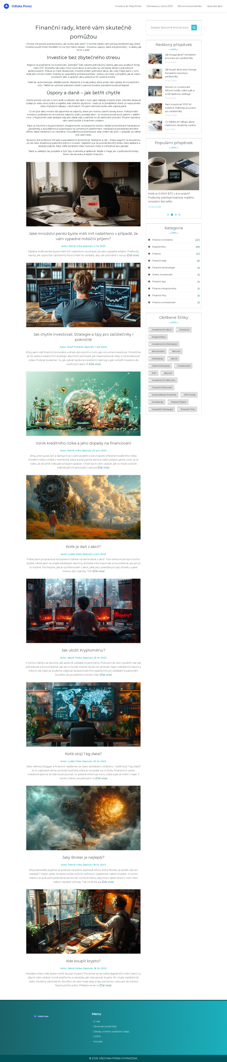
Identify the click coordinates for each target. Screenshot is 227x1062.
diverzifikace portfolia (164, 394)
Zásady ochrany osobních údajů (111, 1031)
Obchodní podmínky (105, 1026)
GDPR (97, 1036)
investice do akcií (161, 329)
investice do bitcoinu (163, 380)
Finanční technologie (163, 267)
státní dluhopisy (161, 366)
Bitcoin (176, 351)
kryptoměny (158, 337)
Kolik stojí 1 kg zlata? (83, 754)
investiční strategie (162, 409)
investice (184, 329)
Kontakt (98, 1041)
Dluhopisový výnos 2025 (159, 6)
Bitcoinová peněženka (190, 6)
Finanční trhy (159, 295)
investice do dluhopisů (164, 344)
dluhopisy (157, 358)
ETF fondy (189, 394)
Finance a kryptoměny (164, 288)
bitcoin (168, 373)
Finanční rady (159, 260)
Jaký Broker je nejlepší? (83, 857)
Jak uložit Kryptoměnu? (83, 650)
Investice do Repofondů (128, 6)
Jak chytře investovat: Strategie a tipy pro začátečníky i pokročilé (83, 337)
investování (184, 366)
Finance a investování (163, 302)
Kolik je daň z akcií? (83, 546)
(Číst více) (133, 255)
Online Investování (162, 274)
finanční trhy (188, 409)
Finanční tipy (159, 281)
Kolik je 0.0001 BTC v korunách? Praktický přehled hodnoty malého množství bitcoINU (171, 197)
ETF (154, 373)
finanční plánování (162, 387)
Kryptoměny (159, 246)
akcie (174, 358)
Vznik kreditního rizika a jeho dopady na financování (83, 443)
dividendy (157, 402)
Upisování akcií (214, 6)
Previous (144, 181)
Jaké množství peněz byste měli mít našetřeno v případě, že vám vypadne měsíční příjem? (83, 236)
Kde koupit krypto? (83, 961)
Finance (156, 253)
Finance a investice (162, 239)
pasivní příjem (178, 402)
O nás (96, 1021)
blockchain (158, 351)
